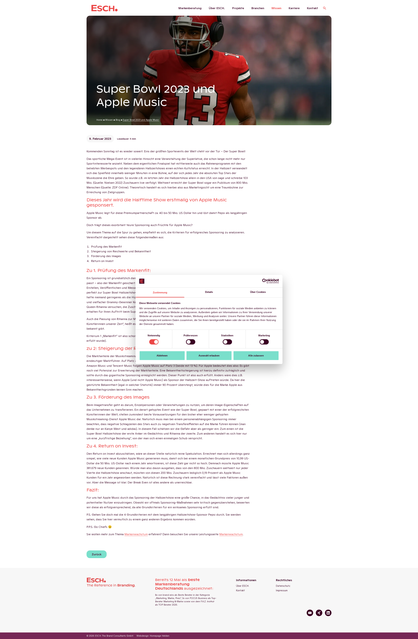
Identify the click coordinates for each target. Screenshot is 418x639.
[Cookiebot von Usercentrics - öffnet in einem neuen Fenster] (264, 281)
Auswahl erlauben (209, 355)
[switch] (190, 342)
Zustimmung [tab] (160, 292)
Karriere (294, 8)
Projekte (238, 8)
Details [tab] (209, 292)
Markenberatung (190, 8)
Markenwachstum (231, 534)
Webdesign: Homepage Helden (153, 635)
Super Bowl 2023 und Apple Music (141, 119)
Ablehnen (162, 355)
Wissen (276, 8)
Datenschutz (283, 585)
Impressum (282, 590)
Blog (117, 119)
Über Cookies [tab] (258, 292)
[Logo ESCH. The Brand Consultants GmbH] (104, 8)
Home (99, 119)
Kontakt (312, 8)
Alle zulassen (256, 355)
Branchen (257, 8)
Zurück (96, 554)
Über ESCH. (217, 8)
